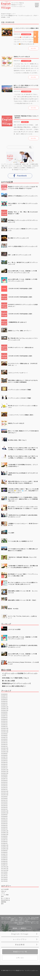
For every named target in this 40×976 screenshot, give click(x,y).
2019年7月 (4, 840)
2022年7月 (4, 778)
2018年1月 (4, 865)
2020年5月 (4, 822)
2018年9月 (4, 850)
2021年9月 (4, 796)
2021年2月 (4, 807)
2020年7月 (4, 818)
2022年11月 (4, 771)
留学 (2, 896)
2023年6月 (4, 759)
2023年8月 (4, 755)
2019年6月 (4, 841)
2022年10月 (4, 773)
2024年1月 (4, 746)
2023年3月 (4, 764)
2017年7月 (4, 876)
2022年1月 (4, 789)
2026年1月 (4, 705)
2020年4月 (4, 823)
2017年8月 (4, 874)
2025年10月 (4, 710)
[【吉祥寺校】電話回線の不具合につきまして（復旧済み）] (7, 121)
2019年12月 (4, 831)
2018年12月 (4, 845)
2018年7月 (4, 854)
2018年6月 (4, 856)
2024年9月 (4, 734)
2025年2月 (4, 725)
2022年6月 (4, 780)
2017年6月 (4, 877)
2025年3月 (4, 723)
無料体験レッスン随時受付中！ (20, 928)
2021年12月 (4, 791)
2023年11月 (4, 750)
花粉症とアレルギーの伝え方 (22, 56)
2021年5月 (4, 804)
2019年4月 (4, 843)
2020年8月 (4, 816)
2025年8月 (4, 714)
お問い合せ (20, 957)
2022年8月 (4, 777)
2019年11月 (4, 832)
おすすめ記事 (26, 34)
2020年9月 (4, 814)
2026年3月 (4, 701)
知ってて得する (5, 898)
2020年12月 (4, 811)
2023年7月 (4, 757)
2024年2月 (4, 744)
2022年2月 (4, 787)
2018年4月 (4, 859)
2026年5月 (4, 699)
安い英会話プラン (17, 169)
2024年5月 (4, 741)
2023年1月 (4, 768)
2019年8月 (4, 838)
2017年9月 (4, 872)
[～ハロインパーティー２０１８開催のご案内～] (7, 33)
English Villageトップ (7, 13)
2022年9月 (4, 775)
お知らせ (24, 122)
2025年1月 (4, 726)
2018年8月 (4, 852)
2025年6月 (4, 717)
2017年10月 (4, 870)
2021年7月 (4, 800)
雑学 (2, 903)
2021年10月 (4, 795)
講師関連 (3, 902)
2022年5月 (4, 782)
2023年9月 (4, 753)
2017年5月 (4, 879)
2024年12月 (4, 728)
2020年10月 (4, 813)
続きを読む (33, 48)
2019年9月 (4, 836)
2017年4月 (4, 881)
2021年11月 (4, 793)
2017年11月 (4, 868)
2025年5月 (4, 719)
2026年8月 (4, 694)
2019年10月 (4, 834)
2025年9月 (4, 712)
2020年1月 (4, 829)
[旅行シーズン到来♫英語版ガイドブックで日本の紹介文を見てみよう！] (7, 90)
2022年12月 (4, 769)
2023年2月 (4, 766)
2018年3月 (4, 861)
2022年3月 (4, 786)
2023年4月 (4, 762)
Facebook (22, 176)
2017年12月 (4, 867)
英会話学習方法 (5, 900)
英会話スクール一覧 (20, 951)
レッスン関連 (5, 894)
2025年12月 (4, 707)
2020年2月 (4, 827)
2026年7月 (4, 696)
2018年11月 (4, 847)
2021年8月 (4, 798)
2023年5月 (4, 760)
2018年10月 (4, 849)
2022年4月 (4, 784)
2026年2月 (4, 703)
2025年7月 (4, 716)
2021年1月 (4, 809)
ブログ (3, 893)
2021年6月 (4, 802)
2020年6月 (4, 820)
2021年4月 (4, 805)
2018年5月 (4, 858)
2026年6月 (4, 698)
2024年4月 (4, 743)
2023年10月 (4, 751)
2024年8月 (4, 735)
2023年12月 (4, 748)
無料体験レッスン (35, 38)
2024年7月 (4, 737)
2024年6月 (4, 739)
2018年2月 (4, 863)
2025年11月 (4, 708)
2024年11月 (4, 730)
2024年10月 (4, 732)
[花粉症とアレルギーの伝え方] (7, 61)
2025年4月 (4, 721)
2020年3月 (4, 825)
